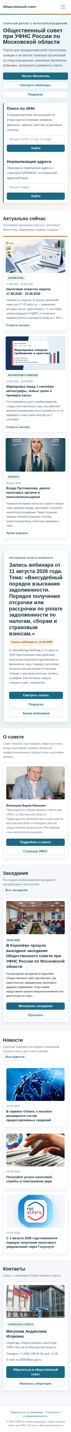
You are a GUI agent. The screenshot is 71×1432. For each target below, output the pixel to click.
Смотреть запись (36, 695)
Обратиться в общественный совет (35, 1372)
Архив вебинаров (36, 713)
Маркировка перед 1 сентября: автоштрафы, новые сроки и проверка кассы (30, 391)
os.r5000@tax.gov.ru (28, 1359)
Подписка (35, 94)
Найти (36, 148)
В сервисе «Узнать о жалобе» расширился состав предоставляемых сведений (29, 1116)
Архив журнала (17, 533)
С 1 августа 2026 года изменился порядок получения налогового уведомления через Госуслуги (31, 1242)
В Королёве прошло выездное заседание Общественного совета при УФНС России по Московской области (35, 956)
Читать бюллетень (35, 76)
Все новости (15, 1056)
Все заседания (16, 890)
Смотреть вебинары (35, 85)
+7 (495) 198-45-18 (31, 1353)
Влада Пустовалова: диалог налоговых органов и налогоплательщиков (28, 492)
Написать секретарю (35, 1383)
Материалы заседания (35, 1006)
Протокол (35, 1015)
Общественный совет (19, 6)
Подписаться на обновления (27, 1412)
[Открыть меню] (63, 6)
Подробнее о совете (35, 842)
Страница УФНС (35, 851)
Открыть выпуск (18, 325)
